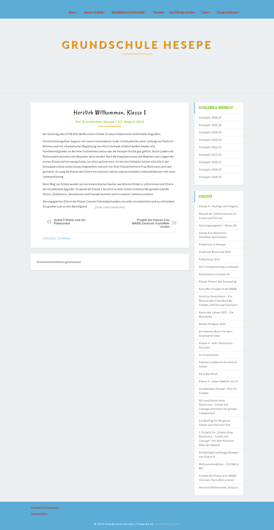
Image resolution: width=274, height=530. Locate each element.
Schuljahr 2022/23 (210, 147)
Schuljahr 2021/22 (210, 154)
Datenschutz (39, 513)
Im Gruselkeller (209, 355)
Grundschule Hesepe (98, 121)
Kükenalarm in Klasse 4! (214, 274)
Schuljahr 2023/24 (210, 140)
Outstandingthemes (167, 524)
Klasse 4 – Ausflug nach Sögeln (218, 206)
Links (205, 12)
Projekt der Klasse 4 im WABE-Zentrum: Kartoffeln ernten (150, 223)
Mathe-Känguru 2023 (212, 324)
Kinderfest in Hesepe (212, 244)
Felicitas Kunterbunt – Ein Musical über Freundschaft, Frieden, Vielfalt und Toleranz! (218, 300)
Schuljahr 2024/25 (210, 132)
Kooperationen (228, 12)
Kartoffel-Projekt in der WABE (218, 289)
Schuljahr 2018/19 (210, 177)
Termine (158, 12)
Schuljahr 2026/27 (210, 117)
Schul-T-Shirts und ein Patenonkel (69, 221)
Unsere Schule (94, 12)
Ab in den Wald (208, 374)
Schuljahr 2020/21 (210, 162)
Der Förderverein (181, 12)
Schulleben (64, 238)
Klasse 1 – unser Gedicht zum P (218, 381)
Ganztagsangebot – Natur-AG (218, 225)
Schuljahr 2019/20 (210, 169)
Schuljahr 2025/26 (210, 125)
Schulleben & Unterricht (128, 12)
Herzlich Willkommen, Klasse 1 (219, 487)
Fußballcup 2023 (209, 259)
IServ (72, 12)
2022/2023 (49, 238)
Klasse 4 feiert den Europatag (218, 281)
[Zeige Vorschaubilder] (110, 207)
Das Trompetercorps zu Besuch (219, 267)
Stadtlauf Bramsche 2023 (215, 252)
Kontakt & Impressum (45, 507)
